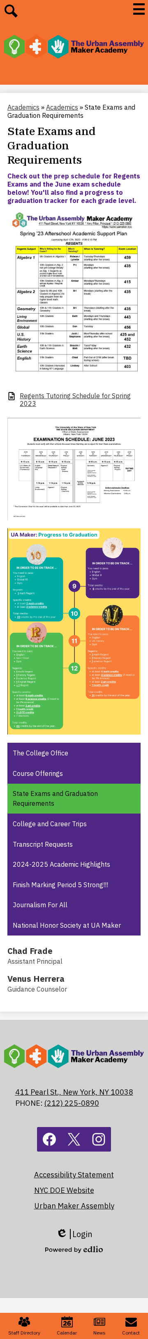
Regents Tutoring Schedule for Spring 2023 (75, 400)
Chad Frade (30, 950)
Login (74, 1234)
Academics (23, 107)
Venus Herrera (36, 978)
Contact (131, 1333)
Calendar (67, 1333)
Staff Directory (24, 1333)
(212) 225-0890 (71, 1103)
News (99, 1333)
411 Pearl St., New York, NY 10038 (74, 1092)
